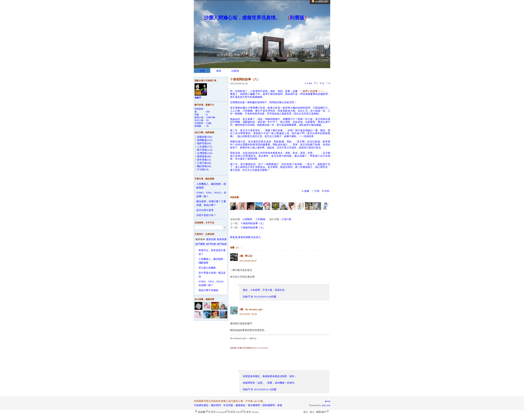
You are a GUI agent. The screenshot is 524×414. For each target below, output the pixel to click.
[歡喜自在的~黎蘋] (259, 206)
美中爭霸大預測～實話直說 (212, 274)
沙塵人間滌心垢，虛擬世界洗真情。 (242, 17)
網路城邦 (321, 412)
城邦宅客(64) (204, 143)
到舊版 (297, 17)
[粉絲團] (196, 411)
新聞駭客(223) (204, 140)
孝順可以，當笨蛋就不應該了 (212, 252)
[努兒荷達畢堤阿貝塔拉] (317, 206)
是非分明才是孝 (205, 210)
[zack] (250, 206)
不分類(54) (203, 169)
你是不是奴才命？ (206, 215)
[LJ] (325, 206)
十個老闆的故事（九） (253, 223)
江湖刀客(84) (204, 163)
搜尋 (225, 227)
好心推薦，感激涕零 (204, 299)
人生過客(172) (204, 146)
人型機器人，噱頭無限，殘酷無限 (211, 186)
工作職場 (260, 219)
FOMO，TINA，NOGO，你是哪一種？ (211, 194)
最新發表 (200, 239)
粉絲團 (201, 412)
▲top (327, 401)
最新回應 (211, 239)
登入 (305, 412)
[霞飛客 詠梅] (292, 206)
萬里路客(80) (204, 156)
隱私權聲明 (269, 405)
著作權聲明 (254, 405)
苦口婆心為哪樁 (207, 267)
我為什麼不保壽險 (208, 290)
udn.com (326, 405)
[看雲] (284, 206)
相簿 (218, 70)
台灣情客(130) (204, 153)
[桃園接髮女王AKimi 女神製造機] (242, 206)
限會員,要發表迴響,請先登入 (245, 237)
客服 (279, 405)
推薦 (306, 191)
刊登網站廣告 (201, 405)
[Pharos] (267, 206)
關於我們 (216, 405)
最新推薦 (222, 239)
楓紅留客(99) (204, 166)
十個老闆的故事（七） (253, 227)
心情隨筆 (247, 219)
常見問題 (228, 405)
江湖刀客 (286, 219)
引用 (316, 191)
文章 (202, 70)
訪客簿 (235, 70)
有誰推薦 (234, 197)
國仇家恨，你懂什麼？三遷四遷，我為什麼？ (211, 203)
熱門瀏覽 (200, 244)
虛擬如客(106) (204, 137)
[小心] (275, 206)
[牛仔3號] (300, 206)
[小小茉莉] (234, 206)
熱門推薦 (222, 244)
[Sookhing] (309, 206)
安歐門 (246, 296)
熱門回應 (211, 244)
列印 (326, 191)
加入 (312, 412)
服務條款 (240, 405)
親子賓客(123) (204, 150)
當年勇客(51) (204, 159)
